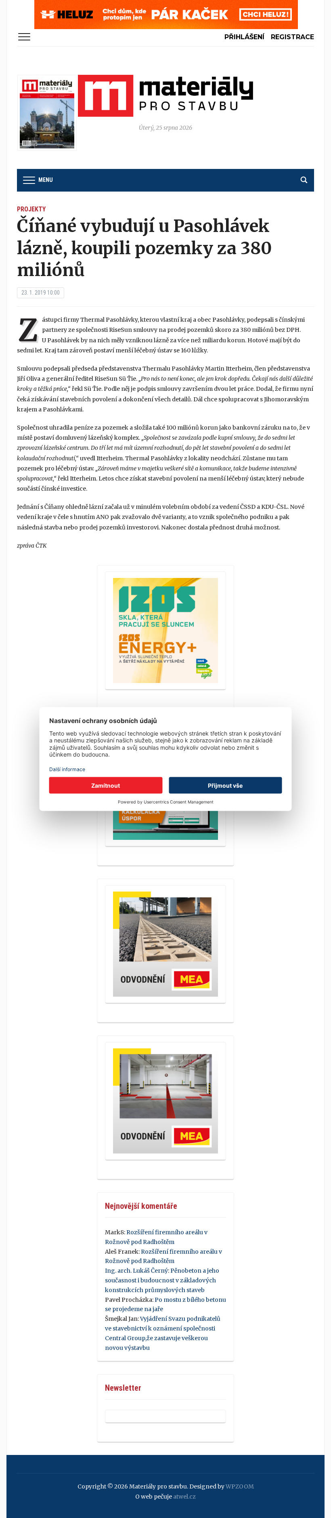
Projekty (31, 209)
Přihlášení (244, 37)
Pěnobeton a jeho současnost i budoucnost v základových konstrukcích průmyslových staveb (162, 1280)
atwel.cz (184, 1496)
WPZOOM (240, 1486)
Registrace (292, 37)
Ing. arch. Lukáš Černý (136, 1270)
